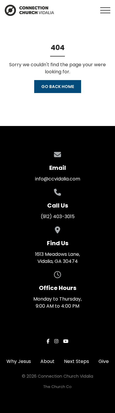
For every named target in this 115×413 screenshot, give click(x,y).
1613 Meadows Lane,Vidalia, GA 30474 (57, 258)
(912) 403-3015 (58, 216)
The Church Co (57, 386)
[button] (105, 10)
